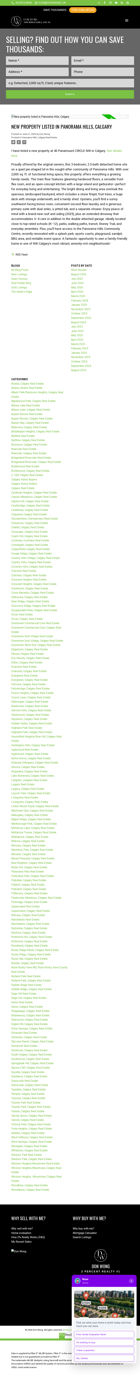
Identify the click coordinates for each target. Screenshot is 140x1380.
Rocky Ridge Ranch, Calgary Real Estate (35, 950)
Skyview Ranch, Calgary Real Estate (32, 1041)
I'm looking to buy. (86, 1342)
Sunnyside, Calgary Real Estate (29, 1085)
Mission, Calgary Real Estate (28, 845)
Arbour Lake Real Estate (25, 405)
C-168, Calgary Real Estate (27, 475)
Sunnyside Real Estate (24, 1080)
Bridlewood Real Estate (25, 466)
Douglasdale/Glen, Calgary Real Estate (34, 610)
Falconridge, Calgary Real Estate (30, 688)
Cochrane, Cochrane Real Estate (30, 540)
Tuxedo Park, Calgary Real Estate (31, 1106)
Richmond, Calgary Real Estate (29, 941)
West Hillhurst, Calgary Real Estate (32, 1137)
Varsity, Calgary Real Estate (27, 1120)
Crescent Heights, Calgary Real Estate (34, 584)
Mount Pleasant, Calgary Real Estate (32, 858)
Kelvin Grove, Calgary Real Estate (31, 758)
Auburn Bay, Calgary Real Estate (30, 422)
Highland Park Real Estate (26, 727)
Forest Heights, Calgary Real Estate (32, 693)
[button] (21, 2)
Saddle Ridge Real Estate (26, 985)
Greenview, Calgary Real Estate (29, 706)
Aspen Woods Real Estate (27, 414)
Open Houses (19, 278)
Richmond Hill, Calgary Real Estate (31, 937)
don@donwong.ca (52, 2)
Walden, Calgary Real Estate (28, 1133)
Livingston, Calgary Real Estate (29, 802)
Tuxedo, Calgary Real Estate (27, 1111)
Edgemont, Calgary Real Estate (29, 649)
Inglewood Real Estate (24, 749)
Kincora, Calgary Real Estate (28, 767)
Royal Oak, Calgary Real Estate (29, 958)
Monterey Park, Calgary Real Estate (32, 849)
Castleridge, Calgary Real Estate (30, 505)
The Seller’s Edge (21, 291)
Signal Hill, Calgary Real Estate (29, 1024)
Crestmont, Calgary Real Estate (29, 588)
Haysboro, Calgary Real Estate (29, 719)
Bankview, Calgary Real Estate (29, 427)
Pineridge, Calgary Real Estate (29, 902)
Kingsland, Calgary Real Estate (29, 771)
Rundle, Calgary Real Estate (27, 963)
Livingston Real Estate (24, 797)
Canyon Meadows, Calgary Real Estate (34, 496)
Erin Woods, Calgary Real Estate (30, 658)
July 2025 (77, 326)
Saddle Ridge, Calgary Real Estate (31, 989)
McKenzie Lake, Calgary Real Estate (32, 828)
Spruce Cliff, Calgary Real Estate (30, 1067)
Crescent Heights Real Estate (28, 579)
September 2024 (81, 366)
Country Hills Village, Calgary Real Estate (35, 558)
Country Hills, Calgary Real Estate (31, 562)
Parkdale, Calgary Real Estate (28, 880)
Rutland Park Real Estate (26, 976)
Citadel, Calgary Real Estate (27, 527)
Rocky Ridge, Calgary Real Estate (31, 954)
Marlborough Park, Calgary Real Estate (34, 823)
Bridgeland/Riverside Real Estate (31, 457)
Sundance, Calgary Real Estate (29, 1076)
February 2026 (79, 300)
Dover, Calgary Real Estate (27, 619)
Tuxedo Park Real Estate (25, 1102)
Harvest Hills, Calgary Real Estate (31, 710)
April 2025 (77, 339)
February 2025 (79, 348)
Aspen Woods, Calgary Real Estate (32, 418)
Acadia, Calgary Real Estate (27, 383)
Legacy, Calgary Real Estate (27, 788)
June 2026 (77, 283)
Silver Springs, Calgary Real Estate (31, 1028)
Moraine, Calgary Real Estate (28, 854)
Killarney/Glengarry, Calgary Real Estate (34, 762)
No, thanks (82, 1358)
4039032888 (24, 2)
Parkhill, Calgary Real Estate (28, 884)
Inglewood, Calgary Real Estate (29, 754)
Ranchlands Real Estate (25, 919)
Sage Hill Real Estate (23, 993)
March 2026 (78, 296)
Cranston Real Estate (23, 571)
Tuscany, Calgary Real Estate (28, 1098)
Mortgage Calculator (85, 1233)
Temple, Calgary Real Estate (28, 1094)
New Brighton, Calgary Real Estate (31, 863)
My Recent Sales (21, 1241)
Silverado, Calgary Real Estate (29, 1037)
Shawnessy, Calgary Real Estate (30, 1015)
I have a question (85, 1350)
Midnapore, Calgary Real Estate (29, 836)
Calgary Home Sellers (24, 483)
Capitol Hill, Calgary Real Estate (30, 501)
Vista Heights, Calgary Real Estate (31, 1128)
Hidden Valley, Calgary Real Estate (31, 723)
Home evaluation (21, 1233)
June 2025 (77, 331)
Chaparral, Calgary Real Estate (29, 514)
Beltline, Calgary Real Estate (28, 440)
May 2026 (77, 287)
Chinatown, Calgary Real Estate (29, 523)
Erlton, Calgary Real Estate (27, 662)
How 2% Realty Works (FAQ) (28, 1237)
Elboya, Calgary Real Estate (27, 653)
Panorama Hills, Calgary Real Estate (39, 137)
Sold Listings (19, 287)
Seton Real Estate (22, 1002)
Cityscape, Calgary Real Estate (29, 531)
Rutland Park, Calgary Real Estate (31, 980)
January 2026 (79, 304)
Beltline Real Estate (23, 436)
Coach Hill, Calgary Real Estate (29, 536)
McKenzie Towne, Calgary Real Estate (33, 832)
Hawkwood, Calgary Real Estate (30, 714)
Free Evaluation (83, 10)
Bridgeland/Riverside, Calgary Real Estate (36, 462)
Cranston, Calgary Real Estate (28, 575)
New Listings (19, 274)
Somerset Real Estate (24, 1046)
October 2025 (79, 313)
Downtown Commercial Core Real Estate (35, 623)
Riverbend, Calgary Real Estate (29, 945)
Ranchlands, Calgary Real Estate (30, 923)
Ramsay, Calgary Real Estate (28, 915)
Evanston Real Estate (24, 666)
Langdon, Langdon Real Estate (29, 780)
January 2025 (79, 352)
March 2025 (78, 344)
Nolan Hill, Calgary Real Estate (29, 867)
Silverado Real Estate (24, 1032)
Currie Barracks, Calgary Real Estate (32, 592)
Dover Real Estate (22, 614)
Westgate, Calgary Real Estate (29, 1146)
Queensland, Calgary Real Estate (30, 911)
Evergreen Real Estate (24, 675)
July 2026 (77, 278)
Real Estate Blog (21, 283)
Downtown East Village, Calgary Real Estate (37, 640)
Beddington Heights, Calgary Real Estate (35, 431)
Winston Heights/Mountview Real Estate (35, 1163)
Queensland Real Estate (25, 906)
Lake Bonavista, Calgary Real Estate (32, 775)
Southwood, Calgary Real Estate (30, 1059)
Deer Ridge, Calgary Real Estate (30, 601)
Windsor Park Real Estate (26, 1154)
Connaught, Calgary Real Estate (29, 544)
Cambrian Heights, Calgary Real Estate (34, 492)
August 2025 (78, 322)
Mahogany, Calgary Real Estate (29, 815)
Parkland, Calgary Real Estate (28, 889)
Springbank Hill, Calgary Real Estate (32, 1063)
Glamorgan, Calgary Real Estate (29, 701)
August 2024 (78, 370)
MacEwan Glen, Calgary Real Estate (32, 810)
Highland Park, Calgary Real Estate (31, 732)
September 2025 (81, 318)
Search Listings (82, 1237)
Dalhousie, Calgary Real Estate (29, 597)
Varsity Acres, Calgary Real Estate (31, 1115)
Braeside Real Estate (23, 449)
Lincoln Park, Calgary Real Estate (30, 793)
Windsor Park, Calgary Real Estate (31, 1159)
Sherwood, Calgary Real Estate (29, 1019)
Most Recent (78, 270)
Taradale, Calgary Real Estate (28, 1089)
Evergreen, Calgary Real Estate (29, 679)
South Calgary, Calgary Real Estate (31, 1054)
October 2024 (79, 361)
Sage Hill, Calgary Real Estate (28, 998)
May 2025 (77, 335)
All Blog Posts (20, 270)
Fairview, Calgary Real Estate (28, 684)
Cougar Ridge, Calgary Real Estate (31, 553)
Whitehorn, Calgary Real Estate (29, 1150)
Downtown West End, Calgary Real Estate (35, 645)
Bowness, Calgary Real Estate (29, 444)
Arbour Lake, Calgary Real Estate (30, 409)
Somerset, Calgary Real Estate (29, 1050)
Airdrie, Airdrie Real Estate (27, 388)
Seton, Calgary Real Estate (27, 1006)
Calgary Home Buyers (24, 479)
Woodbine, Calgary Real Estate (29, 1185)
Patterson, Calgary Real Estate (29, 893)
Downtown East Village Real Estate (32, 636)
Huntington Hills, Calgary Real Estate (33, 745)
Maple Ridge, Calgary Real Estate (31, 819)
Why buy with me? (83, 1228)
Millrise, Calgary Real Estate (28, 841)
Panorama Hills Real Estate (27, 871)
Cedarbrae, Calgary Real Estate (29, 510)
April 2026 (77, 291)
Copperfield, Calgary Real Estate (30, 549)
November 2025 (80, 309)
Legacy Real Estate (22, 784)
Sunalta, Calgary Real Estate (27, 1072)
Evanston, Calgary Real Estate (29, 671)
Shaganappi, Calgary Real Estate (30, 1011)
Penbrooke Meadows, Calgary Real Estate (36, 897)
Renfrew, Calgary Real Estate (28, 932)
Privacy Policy (70, 1330)
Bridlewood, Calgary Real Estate (30, 470)
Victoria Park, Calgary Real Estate (31, 1124)
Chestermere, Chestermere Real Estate (34, 518)
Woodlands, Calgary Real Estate (30, 1189)
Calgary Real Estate (22, 488)
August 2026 (78, 274)
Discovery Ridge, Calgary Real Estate (33, 605)
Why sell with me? (22, 1228)
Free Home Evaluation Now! (91, 1334)
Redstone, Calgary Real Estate (29, 928)
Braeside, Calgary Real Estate (28, 453)
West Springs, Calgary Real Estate (31, 1141)
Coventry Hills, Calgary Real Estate (31, 566)
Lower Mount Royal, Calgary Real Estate (35, 806)
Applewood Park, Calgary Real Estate (33, 401)
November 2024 (80, 357)
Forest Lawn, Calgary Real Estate (31, 697)
